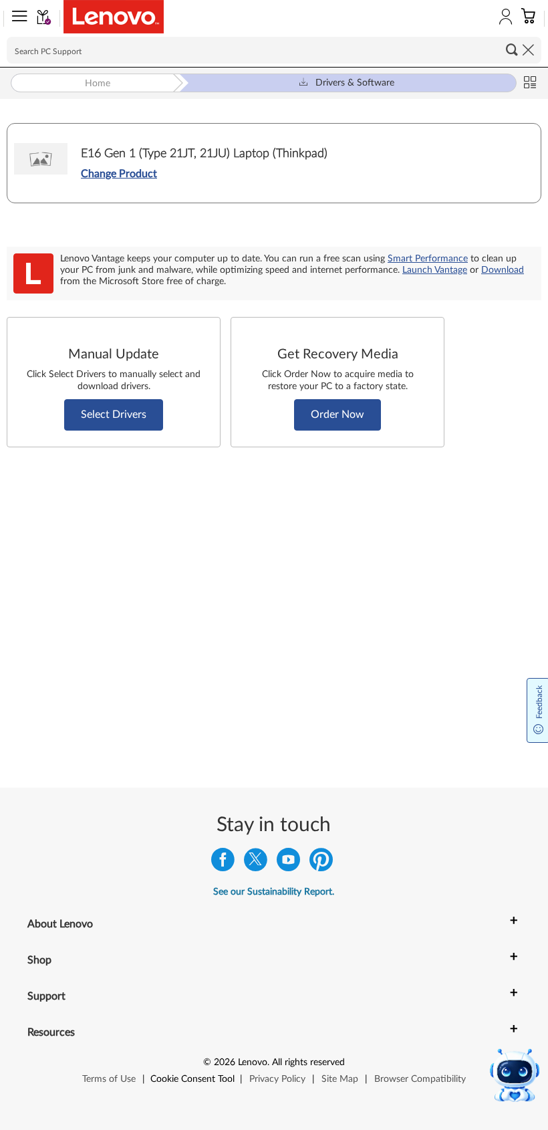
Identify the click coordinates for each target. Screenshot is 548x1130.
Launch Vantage (434, 270)
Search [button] (512, 49)
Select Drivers (113, 414)
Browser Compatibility (420, 1079)
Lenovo (252, 1062)
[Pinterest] (321, 863)
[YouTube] (288, 863)
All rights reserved (308, 1062)
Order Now (337, 414)
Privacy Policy (277, 1079)
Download (502, 270)
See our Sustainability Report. (273, 892)
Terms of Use (109, 1079)
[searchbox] (274, 50)
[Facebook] (223, 863)
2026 (224, 1062)
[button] (16, 19)
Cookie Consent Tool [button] (192, 1079)
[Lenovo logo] (113, 16)
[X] (255, 863)
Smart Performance (428, 258)
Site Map (339, 1079)
